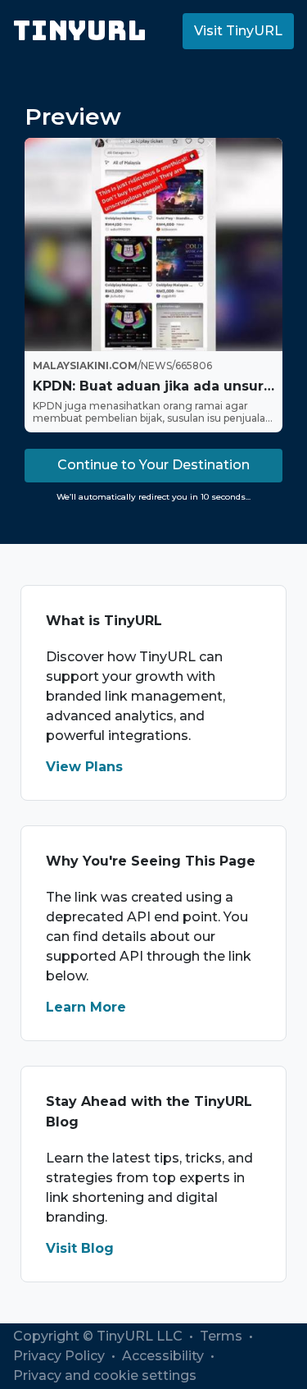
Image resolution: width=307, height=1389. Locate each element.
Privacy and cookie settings (104, 1375)
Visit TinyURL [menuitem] (238, 31)
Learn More (86, 1007)
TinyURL (80, 30)
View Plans (84, 766)
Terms (223, 1336)
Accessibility (164, 1356)
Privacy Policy (60, 1356)
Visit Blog (80, 1248)
